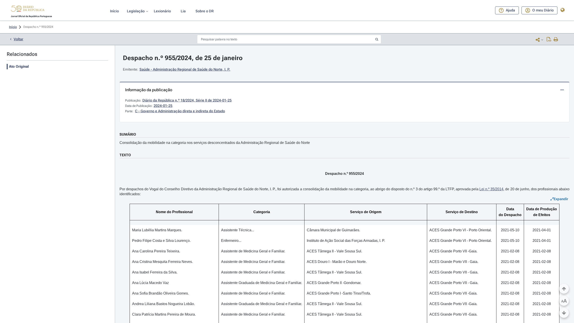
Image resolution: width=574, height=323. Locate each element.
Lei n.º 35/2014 (491, 189)
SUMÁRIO (128, 134)
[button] (27, 9)
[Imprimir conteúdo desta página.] (556, 39)
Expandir (561, 199)
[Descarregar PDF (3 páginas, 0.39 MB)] (549, 39)
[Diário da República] (27, 9)
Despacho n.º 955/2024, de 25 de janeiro (183, 58)
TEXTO (125, 155)
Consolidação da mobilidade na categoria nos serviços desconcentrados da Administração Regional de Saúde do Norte (215, 143)
